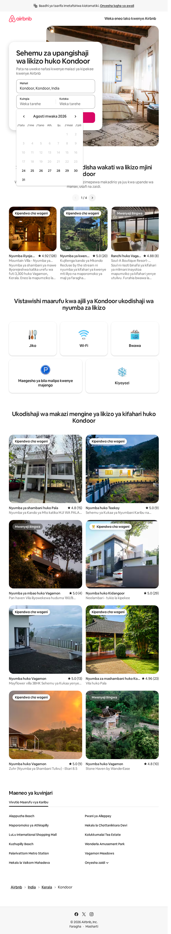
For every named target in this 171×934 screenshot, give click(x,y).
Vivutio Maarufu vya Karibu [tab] (28, 802)
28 (58, 171)
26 (41, 171)
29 (67, 171)
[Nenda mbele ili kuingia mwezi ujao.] (75, 116)
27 (49, 171)
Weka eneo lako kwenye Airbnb (130, 18)
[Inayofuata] (92, 197)
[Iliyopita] (75, 197)
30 (76, 171)
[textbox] (36, 103)
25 (32, 171)
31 (23, 180)
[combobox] (56, 88)
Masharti (92, 926)
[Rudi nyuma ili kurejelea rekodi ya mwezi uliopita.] (24, 116)
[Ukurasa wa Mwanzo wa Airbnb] (20, 19)
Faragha (75, 926)
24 (23, 171)
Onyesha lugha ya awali (117, 6)
